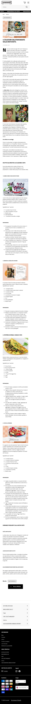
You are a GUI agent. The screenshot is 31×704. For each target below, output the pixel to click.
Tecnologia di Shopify (16, 700)
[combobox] (15, 7)
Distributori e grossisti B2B (6, 645)
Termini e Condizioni (5, 641)
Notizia (7, 14)
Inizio (4, 14)
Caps (2, 656)
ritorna (2, 639)
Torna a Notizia (17, 586)
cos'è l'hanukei (4, 643)
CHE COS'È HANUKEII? (5, 658)
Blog (2, 635)
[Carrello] (25, 2)
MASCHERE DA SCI (5, 654)
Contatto (3, 637)
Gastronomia (7, 17)
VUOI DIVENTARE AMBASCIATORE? (8, 662)
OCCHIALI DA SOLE (5, 652)
